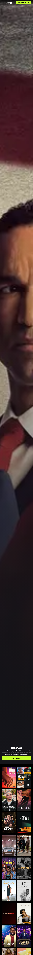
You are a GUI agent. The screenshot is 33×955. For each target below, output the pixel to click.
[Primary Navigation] (3, 3)
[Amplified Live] (9, 800)
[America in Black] (24, 777)
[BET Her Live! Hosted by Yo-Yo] (9, 822)
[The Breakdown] (9, 936)
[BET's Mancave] (24, 868)
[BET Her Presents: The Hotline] (24, 800)
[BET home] (8, 3)
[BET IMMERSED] (24, 845)
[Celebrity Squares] (24, 936)
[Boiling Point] (9, 913)
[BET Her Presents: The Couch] (24, 822)
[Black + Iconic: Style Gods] (24, 890)
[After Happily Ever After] (9, 777)
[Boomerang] (24, 913)
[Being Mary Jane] (9, 890)
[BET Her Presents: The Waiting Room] (9, 845)
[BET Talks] (9, 868)
